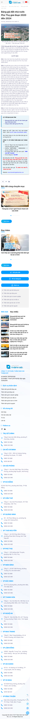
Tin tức (3, 417)
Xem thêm (6, 221)
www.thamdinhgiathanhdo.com (16, 172)
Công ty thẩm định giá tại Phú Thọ (14, 123)
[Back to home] (15, 2)
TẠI (14, 154)
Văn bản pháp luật (6, 415)
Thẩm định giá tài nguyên (8, 403)
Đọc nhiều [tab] (14, 312)
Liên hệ (3, 420)
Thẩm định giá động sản (7, 392)
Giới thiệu (3, 412)
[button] (2, 2)
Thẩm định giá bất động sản (8, 389)
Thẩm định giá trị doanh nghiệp (9, 395)
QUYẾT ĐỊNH (13, 132)
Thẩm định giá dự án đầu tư (8, 397)
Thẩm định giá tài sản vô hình (9, 400)
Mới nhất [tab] (4, 312)
